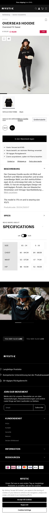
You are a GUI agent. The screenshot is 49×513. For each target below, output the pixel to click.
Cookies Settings (24, 510)
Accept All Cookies (24, 500)
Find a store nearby (35, 161)
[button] (10, 192)
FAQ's (7, 423)
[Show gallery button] (4, 39)
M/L (12, 128)
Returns (7, 436)
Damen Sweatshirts (19, 15)
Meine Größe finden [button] (23, 119)
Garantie (8, 432)
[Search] (35, 9)
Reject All (24, 505)
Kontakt (8, 428)
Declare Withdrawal (12, 440)
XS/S (5, 128)
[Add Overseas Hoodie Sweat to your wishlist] (46, 19)
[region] (24, 500)
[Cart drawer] (42, 9)
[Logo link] (6, 8)
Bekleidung (6, 15)
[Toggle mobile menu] (46, 9)
